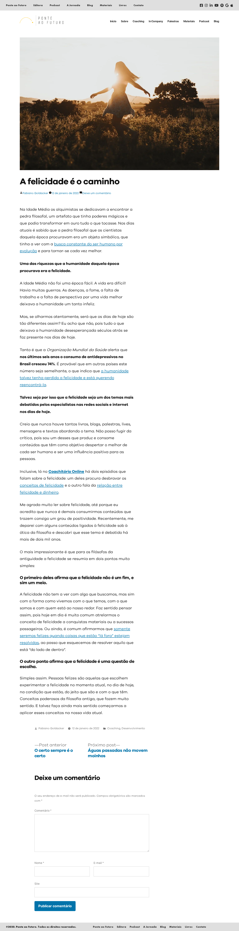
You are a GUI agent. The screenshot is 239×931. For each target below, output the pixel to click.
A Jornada (73, 5)
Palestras (173, 21)
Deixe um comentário (96, 193)
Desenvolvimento (133, 728)
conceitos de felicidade (42, 485)
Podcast (55, 5)
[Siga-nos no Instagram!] (206, 5)
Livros (122, 5)
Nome (39, 863)
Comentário (42, 810)
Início (113, 21)
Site (37, 883)
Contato (138, 5)
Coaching (138, 21)
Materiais (106, 5)
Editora (38, 5)
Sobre (124, 21)
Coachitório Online (66, 471)
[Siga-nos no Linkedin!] (211, 5)
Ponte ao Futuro (16, 5)
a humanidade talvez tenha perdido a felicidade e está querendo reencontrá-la (74, 378)
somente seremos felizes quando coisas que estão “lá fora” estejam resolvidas (75, 636)
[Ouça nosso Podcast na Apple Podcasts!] (231, 5)
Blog (90, 5)
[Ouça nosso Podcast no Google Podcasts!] (227, 5)
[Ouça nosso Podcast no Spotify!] (222, 5)
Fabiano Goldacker (35, 193)
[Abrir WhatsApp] (230, 922)
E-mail (99, 863)
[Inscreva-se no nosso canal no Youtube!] (217, 5)
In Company (156, 21)
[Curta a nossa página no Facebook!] (201, 5)
